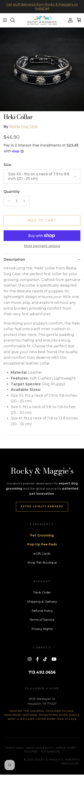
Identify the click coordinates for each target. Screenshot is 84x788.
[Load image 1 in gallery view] (42, 69)
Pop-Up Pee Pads (42, 544)
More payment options (42, 246)
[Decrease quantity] (8, 201)
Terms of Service (42, 619)
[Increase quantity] (25, 201)
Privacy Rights (42, 629)
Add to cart (42, 220)
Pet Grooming (42, 535)
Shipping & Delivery (42, 601)
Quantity (12, 191)
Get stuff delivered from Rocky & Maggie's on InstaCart (42, 6)
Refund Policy (42, 610)
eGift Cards (42, 553)
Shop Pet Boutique (42, 562)
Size (7, 165)
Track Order (42, 592)
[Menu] (5, 20)
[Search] (15, 20)
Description (14, 259)
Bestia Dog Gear (23, 126)
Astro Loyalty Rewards (42, 506)
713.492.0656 (42, 672)
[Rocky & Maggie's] (42, 20)
